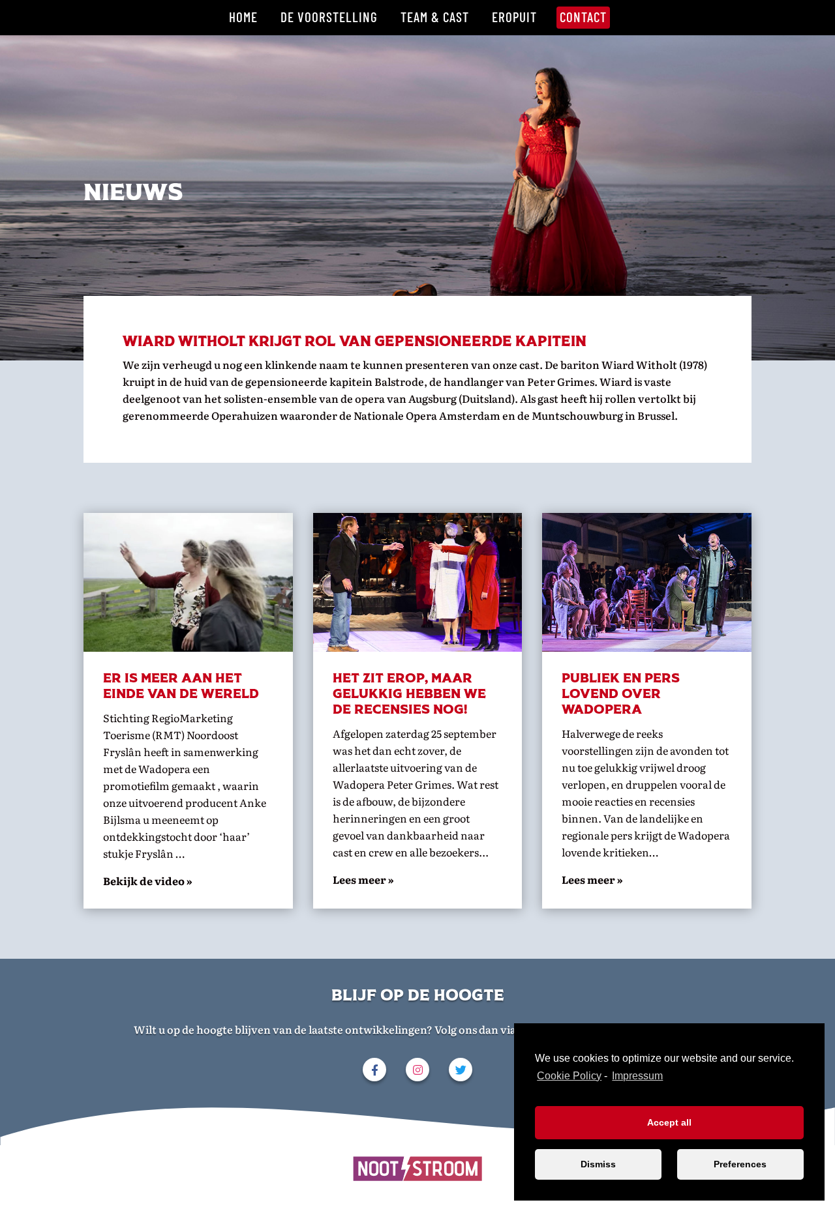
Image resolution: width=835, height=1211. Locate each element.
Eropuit (514, 16)
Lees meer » (592, 879)
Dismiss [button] (598, 1164)
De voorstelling (329, 16)
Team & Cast (435, 16)
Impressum (637, 1075)
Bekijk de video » (147, 880)
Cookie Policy (569, 1075)
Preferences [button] (740, 1164)
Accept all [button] (669, 1122)
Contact (583, 16)
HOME (243, 16)
